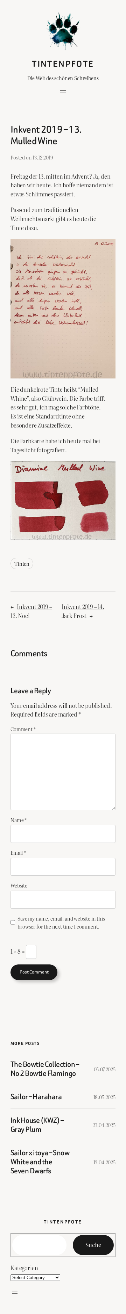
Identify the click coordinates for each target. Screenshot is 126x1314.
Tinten (21, 563)
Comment (23, 729)
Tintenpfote (63, 64)
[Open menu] (63, 91)
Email (18, 852)
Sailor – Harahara (36, 1096)
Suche (93, 1245)
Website (18, 885)
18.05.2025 (104, 1097)
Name (18, 819)
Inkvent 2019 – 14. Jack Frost (83, 611)
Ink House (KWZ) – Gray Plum (36, 1125)
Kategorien (24, 1268)
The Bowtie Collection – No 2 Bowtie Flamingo (44, 1069)
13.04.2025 (104, 1162)
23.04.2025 (104, 1124)
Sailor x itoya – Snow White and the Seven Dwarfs (39, 1162)
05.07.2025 (104, 1069)
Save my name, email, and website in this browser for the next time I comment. (61, 922)
